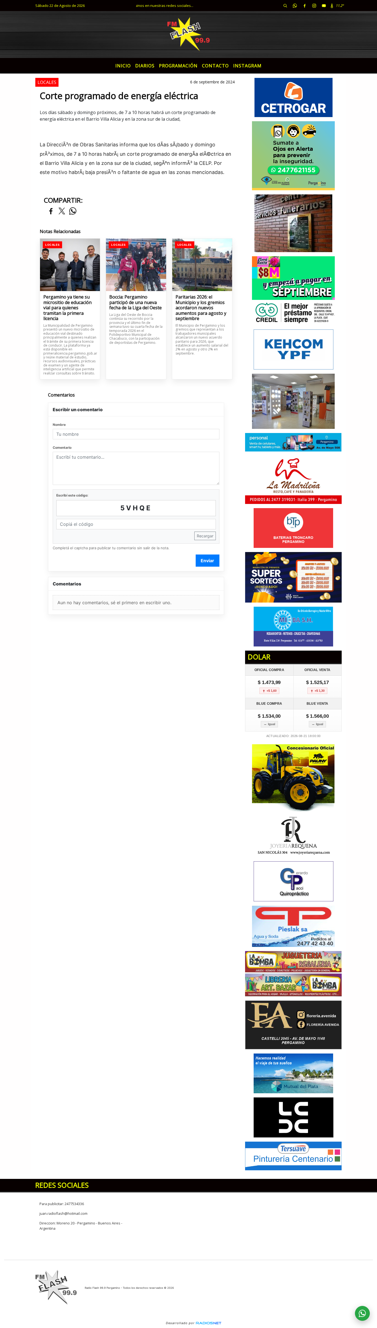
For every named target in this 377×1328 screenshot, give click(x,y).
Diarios (145, 66)
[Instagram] (314, 5)
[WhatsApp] (294, 5)
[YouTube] (323, 5)
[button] (285, 5)
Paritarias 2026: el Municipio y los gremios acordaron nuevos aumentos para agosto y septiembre (201, 307)
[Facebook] (304, 5)
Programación (178, 66)
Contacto (215, 66)
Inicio (123, 66)
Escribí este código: (72, 495)
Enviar (207, 560)
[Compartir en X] (62, 211)
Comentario (62, 447)
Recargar (205, 536)
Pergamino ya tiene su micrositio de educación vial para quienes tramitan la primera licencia (67, 307)
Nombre (59, 425)
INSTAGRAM (247, 66)
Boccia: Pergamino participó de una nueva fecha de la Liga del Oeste (135, 302)
